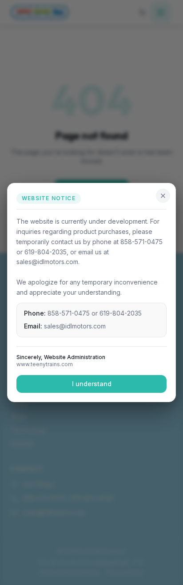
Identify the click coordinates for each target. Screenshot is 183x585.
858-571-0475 (69, 313)
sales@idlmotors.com (75, 326)
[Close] (163, 196)
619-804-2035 (120, 313)
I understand (91, 383)
